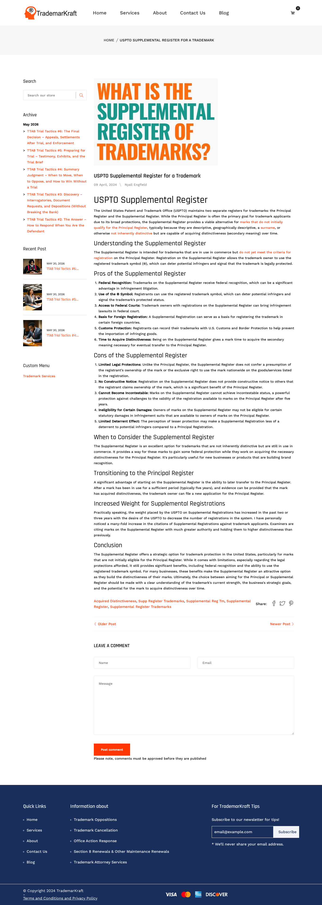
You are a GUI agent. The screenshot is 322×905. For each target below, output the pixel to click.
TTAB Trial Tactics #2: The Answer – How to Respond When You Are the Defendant (56, 225)
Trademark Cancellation (96, 830)
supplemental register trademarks (140, 607)
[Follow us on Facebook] (274, 603)
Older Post (106, 624)
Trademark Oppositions (95, 819)
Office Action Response (95, 841)
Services (130, 13)
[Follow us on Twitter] (282, 603)
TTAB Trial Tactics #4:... (63, 335)
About (160, 13)
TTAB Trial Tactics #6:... (63, 269)
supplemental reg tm (205, 601)
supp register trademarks (161, 601)
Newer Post (280, 624)
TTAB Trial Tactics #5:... (62, 299)
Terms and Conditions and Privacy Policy (60, 898)
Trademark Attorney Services (100, 862)
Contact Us (193, 13)
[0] (292, 13)
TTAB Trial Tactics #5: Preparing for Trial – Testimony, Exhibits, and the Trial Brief (56, 156)
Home (100, 13)
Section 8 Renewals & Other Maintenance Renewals (121, 851)
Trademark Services (39, 376)
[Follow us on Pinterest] (291, 603)
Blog (224, 13)
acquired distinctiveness (115, 601)
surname (268, 227)
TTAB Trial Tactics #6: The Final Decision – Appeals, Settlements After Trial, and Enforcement (53, 137)
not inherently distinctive (131, 233)
